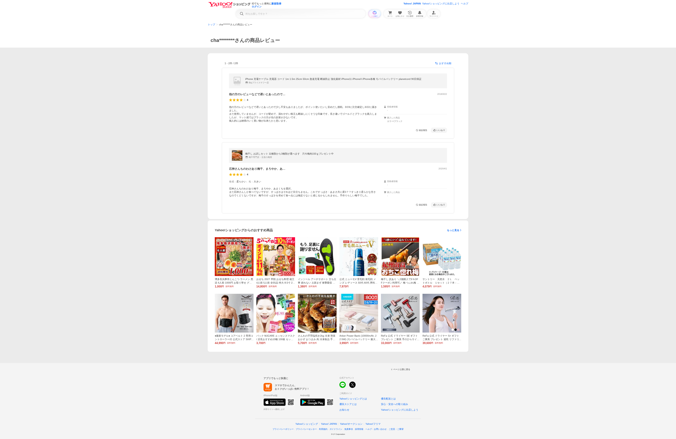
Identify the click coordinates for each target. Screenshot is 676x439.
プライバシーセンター (306, 429)
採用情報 (359, 429)
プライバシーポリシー (283, 429)
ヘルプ (464, 3)
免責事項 (348, 429)
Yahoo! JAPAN (412, 3)
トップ (211, 24)
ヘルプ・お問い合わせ (376, 429)
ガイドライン (336, 429)
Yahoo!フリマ (373, 423)
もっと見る (453, 230)
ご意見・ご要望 (396, 429)
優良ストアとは (348, 404)
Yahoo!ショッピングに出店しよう (440, 3)
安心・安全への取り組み (394, 404)
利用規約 (323, 429)
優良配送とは (388, 398)
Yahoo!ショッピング (306, 423)
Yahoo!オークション (351, 423)
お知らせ (344, 409)
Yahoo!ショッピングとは (353, 398)
